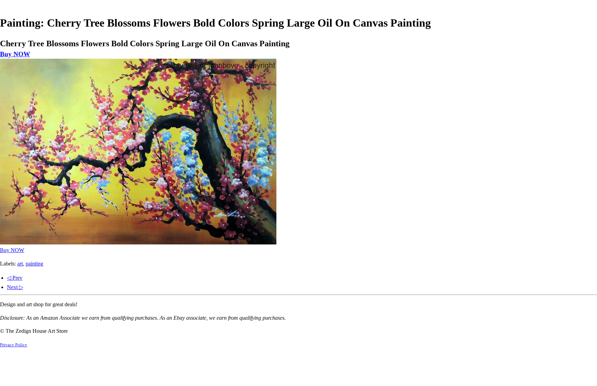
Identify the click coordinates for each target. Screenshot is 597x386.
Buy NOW (15, 54)
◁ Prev (14, 278)
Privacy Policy (13, 344)
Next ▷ (15, 287)
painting (34, 264)
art (20, 264)
